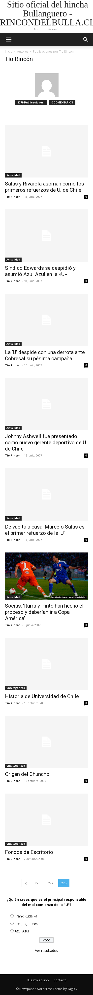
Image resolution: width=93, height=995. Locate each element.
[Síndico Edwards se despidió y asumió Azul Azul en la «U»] (46, 235)
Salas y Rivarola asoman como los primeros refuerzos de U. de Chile (44, 187)
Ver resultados (46, 950)
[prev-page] (26, 883)
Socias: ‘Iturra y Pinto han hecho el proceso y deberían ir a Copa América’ (44, 612)
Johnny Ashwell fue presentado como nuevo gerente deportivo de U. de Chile (46, 442)
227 (50, 883)
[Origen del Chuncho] (46, 742)
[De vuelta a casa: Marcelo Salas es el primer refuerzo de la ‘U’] (46, 494)
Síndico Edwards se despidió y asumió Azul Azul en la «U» (40, 271)
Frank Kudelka (26, 916)
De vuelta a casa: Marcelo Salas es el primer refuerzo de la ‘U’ (45, 530)
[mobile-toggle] (8, 39)
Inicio (8, 51)
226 (37, 883)
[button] (86, 39)
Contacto (60, 980)
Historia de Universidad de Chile (42, 696)
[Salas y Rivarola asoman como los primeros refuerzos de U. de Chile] (46, 151)
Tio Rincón (13, 196)
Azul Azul (22, 931)
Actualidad (13, 175)
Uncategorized (15, 688)
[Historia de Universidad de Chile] (46, 664)
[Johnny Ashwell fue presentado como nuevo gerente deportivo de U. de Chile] (46, 404)
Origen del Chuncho (27, 774)
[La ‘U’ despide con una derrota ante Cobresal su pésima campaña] (46, 320)
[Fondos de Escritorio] (46, 820)
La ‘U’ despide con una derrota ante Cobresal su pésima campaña (45, 355)
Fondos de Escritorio (29, 852)
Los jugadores (26, 923)
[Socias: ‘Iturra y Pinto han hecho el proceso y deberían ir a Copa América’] (46, 575)
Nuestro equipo (38, 980)
